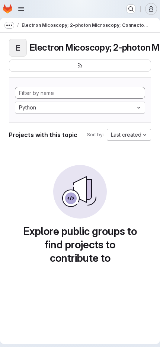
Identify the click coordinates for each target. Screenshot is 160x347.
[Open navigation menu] (21, 9)
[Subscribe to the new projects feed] (80, 65)
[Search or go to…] (131, 8)
